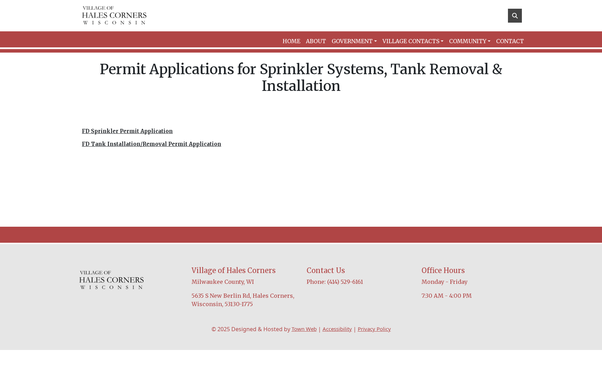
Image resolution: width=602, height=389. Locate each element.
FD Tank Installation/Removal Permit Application (151, 144)
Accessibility (337, 328)
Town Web (304, 328)
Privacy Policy (374, 328)
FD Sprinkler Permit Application (127, 131)
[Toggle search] (515, 16)
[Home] (114, 15)
